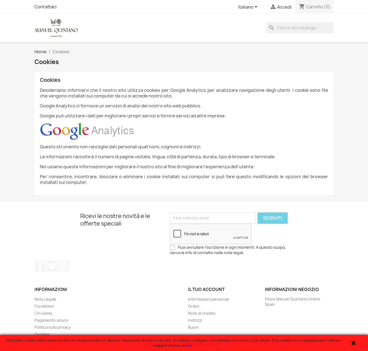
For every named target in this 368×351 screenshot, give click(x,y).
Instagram (64, 266)
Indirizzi (195, 320)
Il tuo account (206, 289)
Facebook (40, 266)
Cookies (42, 334)
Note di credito (202, 313)
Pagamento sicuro (51, 320)
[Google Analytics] (87, 131)
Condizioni (44, 306)
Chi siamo (43, 313)
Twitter (52, 266)
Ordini (193, 306)
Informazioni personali (208, 299)
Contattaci (45, 7)
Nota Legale (45, 299)
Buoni (193, 327)
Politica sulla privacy (52, 327)
